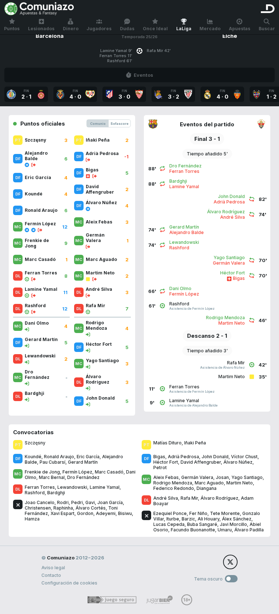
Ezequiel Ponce (170, 513)
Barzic (188, 519)
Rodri (63, 502)
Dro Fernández (83, 477)
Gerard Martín (83, 462)
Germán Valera (197, 477)
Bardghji (56, 492)
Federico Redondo (173, 488)
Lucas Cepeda (169, 524)
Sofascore (119, 124)
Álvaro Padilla (249, 529)
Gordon (85, 513)
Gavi (90, 502)
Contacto (51, 575)
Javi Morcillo (233, 524)
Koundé (33, 456)
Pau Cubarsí (52, 462)
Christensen (38, 508)
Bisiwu (125, 513)
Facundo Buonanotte (193, 529)
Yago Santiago (247, 477)
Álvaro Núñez (237, 462)
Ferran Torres (40, 487)
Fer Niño (198, 513)
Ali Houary (208, 519)
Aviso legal (53, 567)
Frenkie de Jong (42, 472)
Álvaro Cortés (91, 508)
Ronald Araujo (59, 456)
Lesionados (41, 28)
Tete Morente (225, 513)
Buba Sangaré (202, 524)
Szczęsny (35, 442)
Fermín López (77, 472)
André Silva (165, 498)
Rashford (35, 492)
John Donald (215, 456)
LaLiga (183, 28)
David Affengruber (201, 462)
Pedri (77, 502)
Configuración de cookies (69, 583)
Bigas (159, 456)
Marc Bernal (52, 477)
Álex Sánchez (236, 519)
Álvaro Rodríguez (219, 498)
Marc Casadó (109, 472)
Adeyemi (106, 513)
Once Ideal (155, 28)
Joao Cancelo (39, 502)
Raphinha (63, 508)
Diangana (207, 488)
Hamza (32, 519)
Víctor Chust (244, 456)
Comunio (98, 124)
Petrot (160, 467)
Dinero (70, 28)
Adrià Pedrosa (183, 456)
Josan (222, 477)
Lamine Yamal (105, 487)
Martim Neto (239, 483)
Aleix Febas (166, 477)
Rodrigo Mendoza (172, 483)
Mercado (210, 28)
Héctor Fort (165, 462)
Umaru (225, 529)
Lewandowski (72, 487)
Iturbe (172, 519)
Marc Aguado (209, 483)
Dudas (127, 28)
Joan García (110, 502)
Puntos (12, 28)
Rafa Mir (189, 498)
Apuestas (239, 28)
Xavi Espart (62, 513)
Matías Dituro (167, 442)
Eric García (88, 456)
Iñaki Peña (195, 442)
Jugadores (99, 28)
